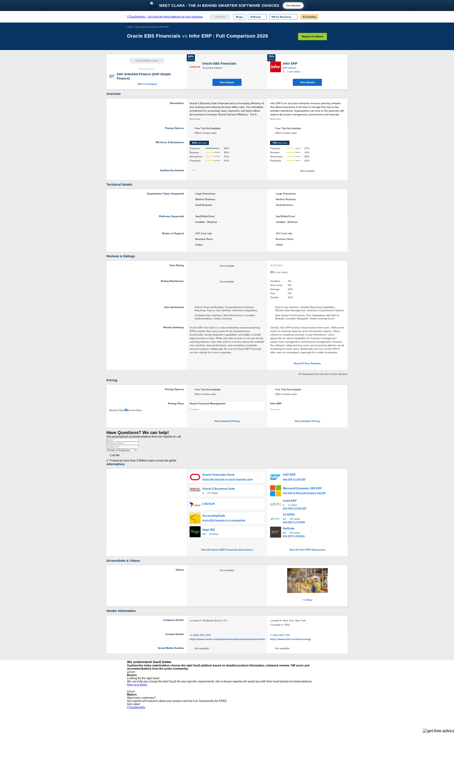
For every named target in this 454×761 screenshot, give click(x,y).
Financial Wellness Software (233, 752)
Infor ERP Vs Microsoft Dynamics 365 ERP (304, 493)
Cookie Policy (160, 730)
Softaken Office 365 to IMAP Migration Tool (193, 752)
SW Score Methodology (140, 743)
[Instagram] (312, 727)
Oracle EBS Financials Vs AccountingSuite (223, 520)
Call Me (115, 455)
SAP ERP (289, 474)
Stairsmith (174, 723)
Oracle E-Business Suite (218, 488)
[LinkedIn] (310, 727)
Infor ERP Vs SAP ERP (294, 479)
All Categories (135, 727)
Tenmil (172, 727)
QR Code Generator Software (233, 733)
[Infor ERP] (275, 66)
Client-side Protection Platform (234, 736)
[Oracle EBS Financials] (195, 66)
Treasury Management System (234, 749)
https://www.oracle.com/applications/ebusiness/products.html (227, 639)
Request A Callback (312, 36)
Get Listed (134, 704)
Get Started (293, 5)
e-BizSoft (208, 503)
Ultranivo (174, 736)
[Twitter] (308, 727)
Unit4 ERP (290, 500)
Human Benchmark (179, 743)
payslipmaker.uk (178, 733)
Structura (174, 730)
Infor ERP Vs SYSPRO (294, 522)
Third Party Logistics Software (234, 727)
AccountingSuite (213, 515)
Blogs (239, 16)
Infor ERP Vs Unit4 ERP (294, 508)
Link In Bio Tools (226, 739)
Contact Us (133, 749)
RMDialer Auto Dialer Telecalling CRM (190, 739)
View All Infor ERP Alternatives (307, 549)
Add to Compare (146, 84)
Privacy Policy (161, 723)
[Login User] (322, 17)
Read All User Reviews (307, 363)
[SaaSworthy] (165, 16)
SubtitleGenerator (179, 746)
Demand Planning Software (232, 723)
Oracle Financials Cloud (218, 474)
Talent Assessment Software (233, 746)
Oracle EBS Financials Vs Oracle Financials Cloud (227, 479)
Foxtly (172, 749)
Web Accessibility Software (232, 743)
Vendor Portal (134, 733)
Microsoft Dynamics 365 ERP (302, 488)
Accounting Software (212, 68)
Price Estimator (135, 730)
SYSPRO (289, 514)
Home (130, 27)
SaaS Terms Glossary (139, 746)
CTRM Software (226, 730)
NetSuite (288, 528)
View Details (227, 82)
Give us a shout (137, 684)
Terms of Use (160, 727)
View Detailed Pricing (227, 421)
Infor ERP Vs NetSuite (294, 536)
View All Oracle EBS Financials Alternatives (227, 549)
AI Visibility (309, 16)
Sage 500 (208, 529)
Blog (129, 739)
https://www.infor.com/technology (290, 639)
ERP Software (289, 68)
